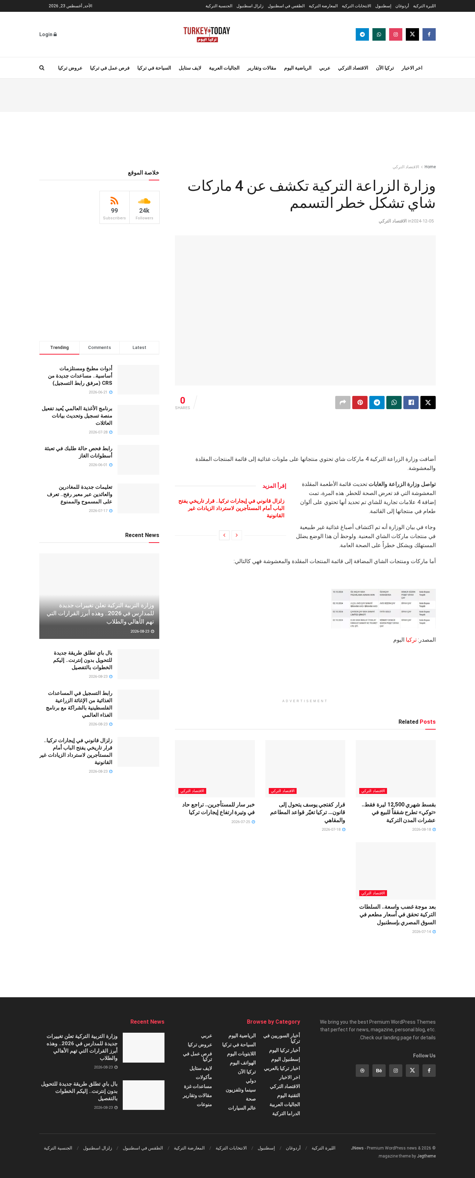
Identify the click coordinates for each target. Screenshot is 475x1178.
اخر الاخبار (412, 68)
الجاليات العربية (224, 68)
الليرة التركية (424, 5)
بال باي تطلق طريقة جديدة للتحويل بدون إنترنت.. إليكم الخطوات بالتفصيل (82, 660)
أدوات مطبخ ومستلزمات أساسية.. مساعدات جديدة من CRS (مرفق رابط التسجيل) (80, 375)
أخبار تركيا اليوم (284, 1050)
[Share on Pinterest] (360, 402)
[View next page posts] (224, 535)
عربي (324, 68)
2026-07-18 (331, 829)
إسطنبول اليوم (285, 1059)
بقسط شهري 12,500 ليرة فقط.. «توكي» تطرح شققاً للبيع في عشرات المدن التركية (399, 812)
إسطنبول (383, 5)
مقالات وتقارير (261, 68)
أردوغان (402, 5)
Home (430, 166)
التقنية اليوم (288, 1095)
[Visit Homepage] (207, 34)
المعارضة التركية (323, 5)
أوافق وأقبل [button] (123, 1166)
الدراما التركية (286, 1113)
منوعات (204, 1104)
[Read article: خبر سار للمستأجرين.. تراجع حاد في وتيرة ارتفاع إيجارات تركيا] (215, 768)
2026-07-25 (241, 822)
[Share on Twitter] (428, 402)
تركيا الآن (385, 68)
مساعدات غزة (198, 1086)
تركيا (411, 639)
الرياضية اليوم (298, 68)
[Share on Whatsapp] (394, 402)
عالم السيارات (242, 1108)
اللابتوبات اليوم (241, 1053)
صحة (251, 1099)
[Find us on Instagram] (395, 34)
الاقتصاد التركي (353, 68)
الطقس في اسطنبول (286, 5)
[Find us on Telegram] (362, 34)
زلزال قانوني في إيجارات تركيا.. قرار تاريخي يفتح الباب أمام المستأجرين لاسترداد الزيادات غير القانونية (231, 508)
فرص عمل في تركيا (110, 68)
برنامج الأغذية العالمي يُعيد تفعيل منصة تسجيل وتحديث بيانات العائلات (77, 415)
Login (46, 34)
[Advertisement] (237, 94)
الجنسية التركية (219, 5)
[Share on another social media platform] (343, 402)
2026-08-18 (422, 829)
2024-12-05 (422, 221)
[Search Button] (42, 67)
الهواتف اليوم (243, 1062)
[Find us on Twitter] (412, 34)
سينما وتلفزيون (241, 1089)
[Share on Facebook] (411, 402)
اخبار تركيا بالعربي (282, 1068)
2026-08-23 (140, 631)
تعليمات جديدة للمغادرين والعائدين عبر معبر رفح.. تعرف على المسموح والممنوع (79, 494)
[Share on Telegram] (377, 402)
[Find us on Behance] (379, 1070)
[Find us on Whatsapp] (379, 34)
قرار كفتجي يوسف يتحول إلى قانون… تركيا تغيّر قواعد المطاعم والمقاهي (307, 812)
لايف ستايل (190, 68)
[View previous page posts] (237, 535)
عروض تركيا (70, 68)
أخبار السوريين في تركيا (281, 1038)
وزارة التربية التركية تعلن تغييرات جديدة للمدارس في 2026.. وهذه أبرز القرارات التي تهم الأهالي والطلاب (100, 613)
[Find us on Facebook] (429, 34)
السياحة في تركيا (154, 68)
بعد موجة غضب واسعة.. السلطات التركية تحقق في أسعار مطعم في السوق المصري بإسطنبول (397, 914)
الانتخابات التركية (356, 5)
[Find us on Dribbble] (362, 1070)
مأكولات (204, 1077)
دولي (251, 1080)
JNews (357, 1148)
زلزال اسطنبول (250, 5)
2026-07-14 (422, 931)
